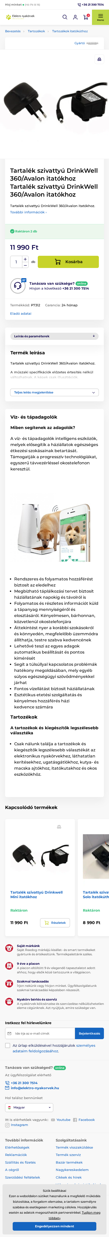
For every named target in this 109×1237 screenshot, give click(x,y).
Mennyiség (16, 262)
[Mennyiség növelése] (25, 259)
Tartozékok (36, 31)
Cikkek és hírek (69, 1177)
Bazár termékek (69, 1162)
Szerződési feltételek (22, 1177)
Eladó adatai (20, 313)
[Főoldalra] (20, 17)
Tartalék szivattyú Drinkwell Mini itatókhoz (36, 894)
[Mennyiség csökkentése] (25, 265)
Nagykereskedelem (72, 1170)
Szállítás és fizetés (20, 1162)
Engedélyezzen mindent (54, 1226)
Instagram (19, 1125)
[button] (65, 17)
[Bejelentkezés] (75, 17)
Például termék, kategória (39, 49)
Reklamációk (16, 1155)
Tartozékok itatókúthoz (70, 31)
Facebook (87, 1120)
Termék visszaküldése (74, 1147)
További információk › (28, 212)
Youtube (63, 1120)
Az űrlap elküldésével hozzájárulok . (54, 1048)
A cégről (12, 1170)
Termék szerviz (68, 1155)
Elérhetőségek (17, 1147)
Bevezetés (13, 31)
